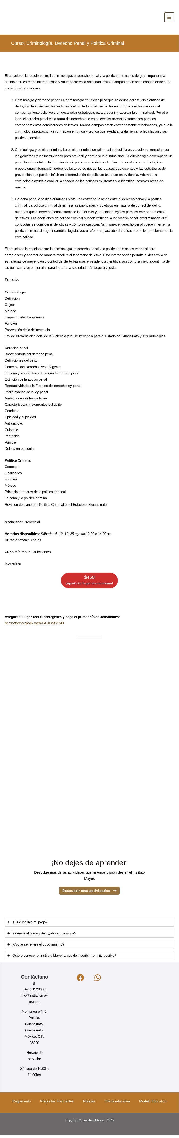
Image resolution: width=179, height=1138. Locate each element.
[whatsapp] (98, 977)
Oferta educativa (117, 1101)
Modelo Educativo (152, 1101)
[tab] (89, 922)
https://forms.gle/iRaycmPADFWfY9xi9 (34, 623)
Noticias (89, 1101)
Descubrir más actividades (86, 890)
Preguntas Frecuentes (57, 1101)
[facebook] (81, 977)
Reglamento (21, 1101)
